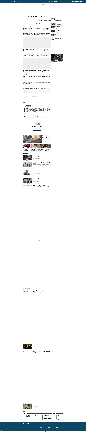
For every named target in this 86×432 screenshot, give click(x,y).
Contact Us (57, 416)
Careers (56, 417)
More (28, 106)
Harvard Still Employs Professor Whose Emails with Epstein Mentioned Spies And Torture (41, 178)
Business (41, 427)
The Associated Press (28, 105)
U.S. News (24, 427)
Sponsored (57, 427)
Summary (25, 106)
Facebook (25, 113)
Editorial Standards (57, 415)
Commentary (55, 1)
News (52, 1)
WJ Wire (36, 116)
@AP (24, 112)
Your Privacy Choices (43, 431)
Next (24, 411)
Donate (58, 1)
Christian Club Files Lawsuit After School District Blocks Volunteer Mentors (58, 35)
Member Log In (79, 1)
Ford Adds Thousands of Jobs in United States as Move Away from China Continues (58, 24)
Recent (30, 106)
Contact (32, 106)
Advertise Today (34, 96)
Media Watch (49, 427)
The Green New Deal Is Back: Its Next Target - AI (41, 238)
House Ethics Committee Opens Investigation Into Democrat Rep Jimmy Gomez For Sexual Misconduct (58, 39)
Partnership (57, 418)
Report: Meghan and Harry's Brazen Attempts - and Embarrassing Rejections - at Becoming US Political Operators (58, 19)
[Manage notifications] (1, 430)
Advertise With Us (57, 419)
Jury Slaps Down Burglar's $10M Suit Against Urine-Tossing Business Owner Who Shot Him (59, 31)
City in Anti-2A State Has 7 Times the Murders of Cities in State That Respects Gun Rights (58, 27)
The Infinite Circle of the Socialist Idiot (39, 185)
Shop (60, 1)
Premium (50, 1)
